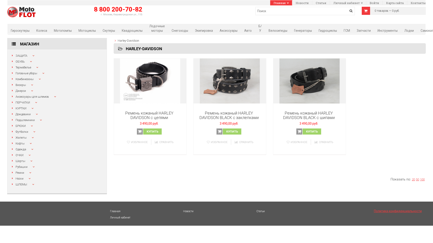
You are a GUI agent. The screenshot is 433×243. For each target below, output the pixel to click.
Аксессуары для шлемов (32, 96)
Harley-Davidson (128, 40)
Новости (302, 3)
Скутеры (109, 30)
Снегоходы (180, 30)
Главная (280, 3)
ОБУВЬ (20, 61)
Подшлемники (25, 120)
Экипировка (204, 30)
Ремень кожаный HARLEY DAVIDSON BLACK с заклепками (229, 115)
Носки (19, 178)
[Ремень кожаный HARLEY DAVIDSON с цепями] (150, 81)
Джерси (21, 90)
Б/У (260, 28)
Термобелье (23, 67)
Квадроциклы (132, 30)
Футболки (22, 131)
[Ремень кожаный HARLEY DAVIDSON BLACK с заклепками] (229, 81)
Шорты (20, 161)
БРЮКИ (21, 126)
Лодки (409, 30)
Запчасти (364, 30)
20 (413, 179)
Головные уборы (26, 73)
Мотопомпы (63, 30)
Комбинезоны (25, 79)
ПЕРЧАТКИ (23, 102)
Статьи (321, 3)
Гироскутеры (20, 30)
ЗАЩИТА (21, 55)
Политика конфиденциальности (398, 211)
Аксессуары (228, 30)
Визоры (21, 85)
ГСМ (347, 30)
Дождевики (23, 114)
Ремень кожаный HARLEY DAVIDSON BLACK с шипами (309, 115)
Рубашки (22, 167)
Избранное (139, 142)
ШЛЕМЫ (21, 184)
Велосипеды (278, 30)
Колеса (41, 30)
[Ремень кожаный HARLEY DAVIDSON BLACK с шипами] (309, 81)
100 (422, 179)
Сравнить (166, 142)
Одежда (21, 149)
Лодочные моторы (157, 28)
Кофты (20, 143)
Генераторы (303, 30)
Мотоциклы (87, 30)
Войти (374, 3)
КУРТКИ (21, 108)
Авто (248, 30)
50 (417, 179)
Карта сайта (395, 3)
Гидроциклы (328, 30)
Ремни (20, 172)
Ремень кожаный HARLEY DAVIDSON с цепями (149, 115)
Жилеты (21, 137)
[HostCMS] (21, 9)
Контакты (418, 3)
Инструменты (388, 30)
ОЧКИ (19, 155)
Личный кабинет (346, 3)
